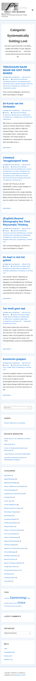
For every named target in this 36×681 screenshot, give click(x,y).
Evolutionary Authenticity (11, 523)
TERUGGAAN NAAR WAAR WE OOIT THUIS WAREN (16, 70)
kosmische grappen (14, 359)
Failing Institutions (9, 526)
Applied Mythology (9, 479)
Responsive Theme (20, 675)
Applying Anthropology (18, 169)
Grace (14, 323)
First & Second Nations (18, 84)
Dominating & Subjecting (11, 512)
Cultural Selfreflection (21, 171)
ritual (12, 606)
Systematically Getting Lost (20, 86)
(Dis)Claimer (25, 314)
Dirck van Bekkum (5, 13)
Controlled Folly (16, 115)
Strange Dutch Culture (10, 566)
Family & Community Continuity (13, 530)
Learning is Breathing (10, 271)
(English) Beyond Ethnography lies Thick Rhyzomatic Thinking (16, 221)
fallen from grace (13, 603)
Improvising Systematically (21, 173)
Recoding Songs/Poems (11, 555)
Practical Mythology (10, 178)
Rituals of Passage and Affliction (13, 563)
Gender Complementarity (11, 537)
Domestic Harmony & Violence (12, 508)
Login (5, 648)
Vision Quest (7, 119)
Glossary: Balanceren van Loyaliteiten (14, 423)
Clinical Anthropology (10, 490)
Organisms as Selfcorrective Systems (15, 175)
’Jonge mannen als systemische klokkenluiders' (17, 454)
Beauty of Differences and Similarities (14, 486)
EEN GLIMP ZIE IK (9, 444)
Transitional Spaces (9, 88)
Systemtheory (8, 574)
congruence (7, 598)
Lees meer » (7, 147)
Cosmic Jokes (26, 266)
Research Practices (24, 178)
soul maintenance (18, 606)
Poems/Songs (7, 606)
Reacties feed (8, 656)
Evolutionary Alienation (10, 519)
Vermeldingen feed (9, 652)
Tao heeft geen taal (14, 308)
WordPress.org (8, 659)
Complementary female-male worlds (14, 493)
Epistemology (7, 173)
